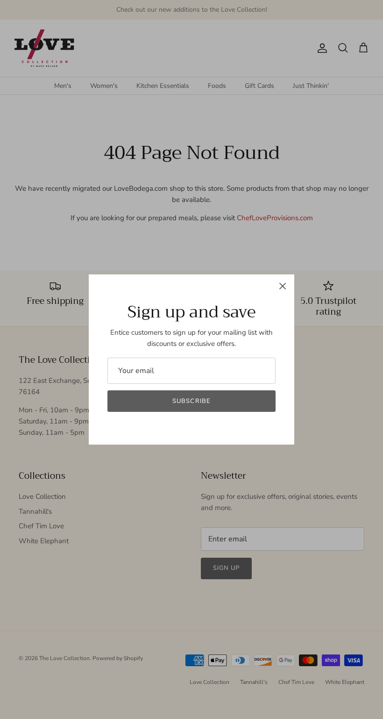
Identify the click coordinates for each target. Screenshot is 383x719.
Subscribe (191, 401)
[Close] (282, 286)
